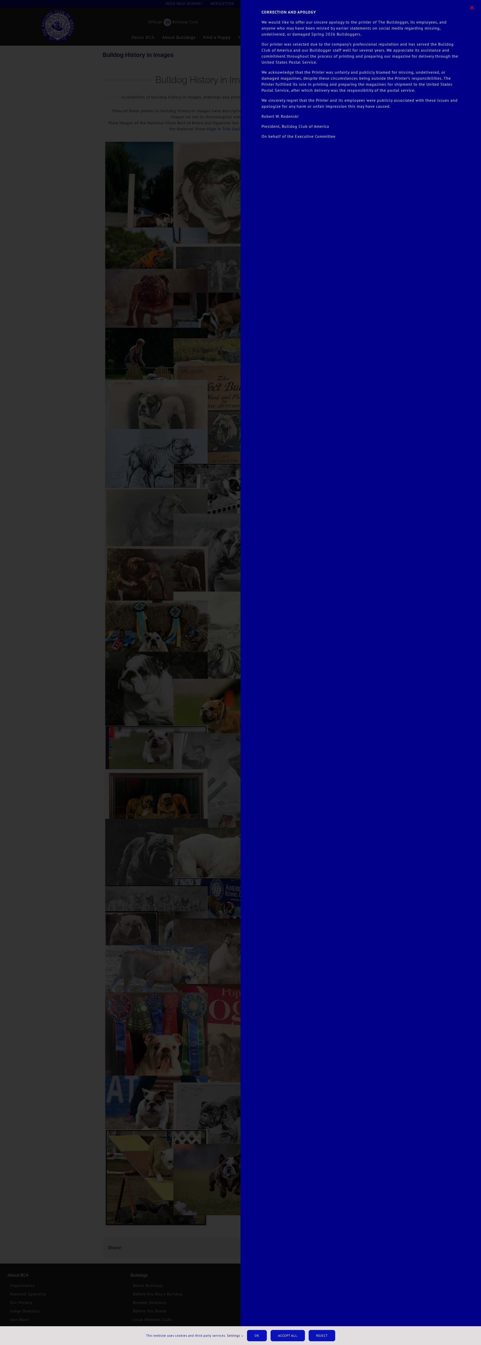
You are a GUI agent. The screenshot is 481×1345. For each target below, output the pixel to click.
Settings (234, 1335)
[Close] (472, 8)
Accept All (287, 1335)
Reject (322, 1335)
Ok (257, 1335)
